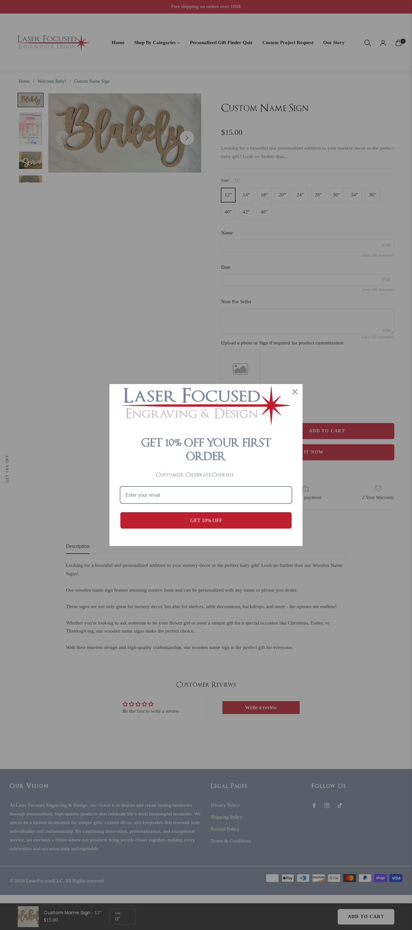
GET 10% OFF (206, 520)
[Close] (295, 391)
